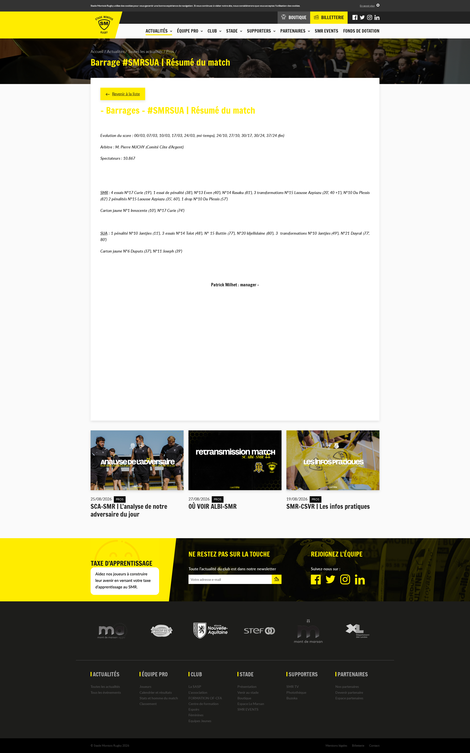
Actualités (115, 51)
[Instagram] (369, 18)
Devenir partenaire (349, 692)
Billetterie (358, 745)
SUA (103, 233)
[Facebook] (354, 18)
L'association (197, 692)
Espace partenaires (349, 698)
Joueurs (145, 686)
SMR (104, 192)
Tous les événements (106, 692)
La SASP (194, 686)
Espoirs (193, 709)
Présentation (247, 686)
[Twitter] (362, 18)
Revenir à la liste (126, 94)
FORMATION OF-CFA (205, 698)
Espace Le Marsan (250, 703)
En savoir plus (367, 5)
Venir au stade (247, 692)
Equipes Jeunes (199, 720)
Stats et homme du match (159, 698)
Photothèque (296, 692)
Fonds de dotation (361, 31)
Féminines (195, 715)
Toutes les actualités (145, 51)
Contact (374, 745)
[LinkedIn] (377, 18)
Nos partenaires (347, 686)
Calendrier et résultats (156, 692)
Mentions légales (336, 745)
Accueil (97, 51)
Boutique (244, 698)
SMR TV (292, 686)
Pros (170, 51)
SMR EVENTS (326, 31)
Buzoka (291, 698)
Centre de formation (203, 703)
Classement (148, 703)
